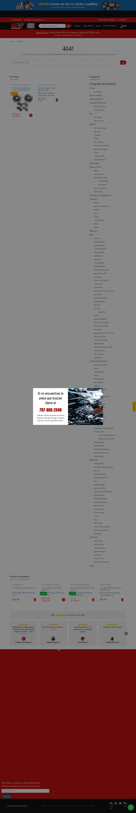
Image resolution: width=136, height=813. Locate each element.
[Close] (100, 390)
